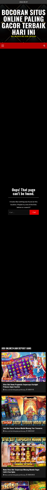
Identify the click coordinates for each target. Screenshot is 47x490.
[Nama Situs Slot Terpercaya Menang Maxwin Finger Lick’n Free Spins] (23, 452)
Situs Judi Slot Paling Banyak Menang (15, 390)
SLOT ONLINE (7, 379)
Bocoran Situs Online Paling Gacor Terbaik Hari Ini (24, 22)
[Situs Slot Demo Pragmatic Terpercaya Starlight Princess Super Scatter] (23, 367)
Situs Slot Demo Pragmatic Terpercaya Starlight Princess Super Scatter (20, 385)
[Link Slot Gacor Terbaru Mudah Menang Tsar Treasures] (23, 410)
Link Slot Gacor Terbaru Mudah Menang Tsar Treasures (22, 428)
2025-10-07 (31, 431)
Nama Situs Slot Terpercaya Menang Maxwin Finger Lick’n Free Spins (21, 470)
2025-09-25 (31, 475)
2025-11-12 (31, 389)
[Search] (44, 46)
